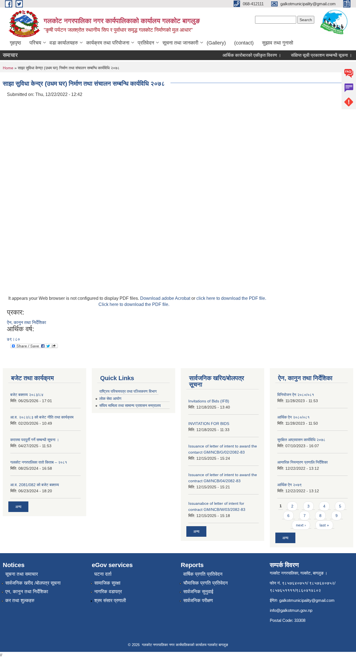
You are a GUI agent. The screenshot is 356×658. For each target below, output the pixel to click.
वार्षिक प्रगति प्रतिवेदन (202, 574)
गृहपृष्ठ (15, 43)
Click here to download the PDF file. (133, 304)
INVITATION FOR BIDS (208, 423)
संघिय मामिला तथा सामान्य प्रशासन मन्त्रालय (130, 405)
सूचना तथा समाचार (21, 574)
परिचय (35, 43)
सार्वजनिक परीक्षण (198, 600)
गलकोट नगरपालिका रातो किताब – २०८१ (38, 462)
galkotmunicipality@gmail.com (307, 600)
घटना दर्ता (103, 574)
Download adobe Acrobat (165, 298)
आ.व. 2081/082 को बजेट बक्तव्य (34, 485)
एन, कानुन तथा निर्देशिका (26, 591)
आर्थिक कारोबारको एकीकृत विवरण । (247, 55)
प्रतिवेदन (146, 43)
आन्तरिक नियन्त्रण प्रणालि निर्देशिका (302, 462)
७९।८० (13, 339)
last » (324, 525)
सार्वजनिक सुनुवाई (198, 591)
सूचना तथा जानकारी (180, 43)
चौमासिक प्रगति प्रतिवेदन (205, 583)
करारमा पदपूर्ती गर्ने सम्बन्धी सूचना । (34, 439)
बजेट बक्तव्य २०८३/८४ (26, 394)
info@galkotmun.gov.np (291, 610)
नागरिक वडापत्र (108, 591)
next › (301, 525)
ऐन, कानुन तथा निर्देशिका (26, 322)
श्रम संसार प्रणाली (110, 600)
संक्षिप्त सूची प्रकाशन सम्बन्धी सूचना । (317, 55)
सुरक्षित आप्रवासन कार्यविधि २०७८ (301, 439)
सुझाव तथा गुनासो (277, 43)
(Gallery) (216, 43)
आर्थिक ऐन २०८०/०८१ (293, 417)
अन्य (18, 506)
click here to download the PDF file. (231, 298)
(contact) (244, 43)
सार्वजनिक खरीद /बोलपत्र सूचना (33, 583)
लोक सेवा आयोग (110, 398)
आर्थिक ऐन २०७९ (289, 485)
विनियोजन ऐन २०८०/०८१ (295, 394)
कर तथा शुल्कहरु (19, 600)
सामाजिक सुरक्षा (107, 583)
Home (8, 68)
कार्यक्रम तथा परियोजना (107, 43)
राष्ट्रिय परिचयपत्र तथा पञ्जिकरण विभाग (128, 391)
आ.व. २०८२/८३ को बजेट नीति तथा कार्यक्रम (41, 417)
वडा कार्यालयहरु (64, 43)
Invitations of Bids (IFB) (208, 401)
